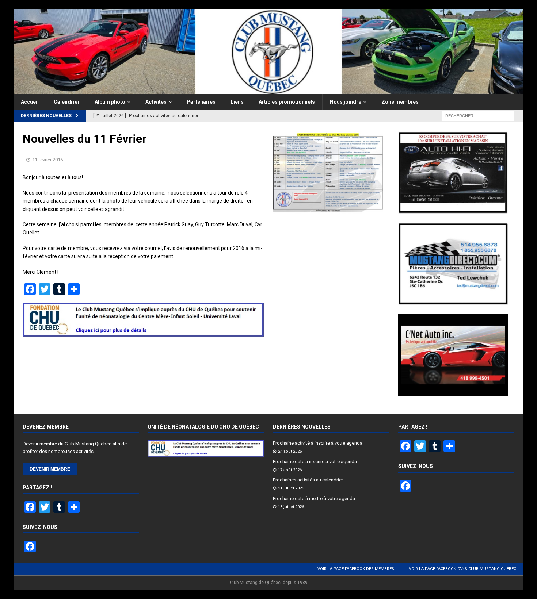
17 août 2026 (290, 470)
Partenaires (201, 102)
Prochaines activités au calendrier (308, 480)
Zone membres (400, 102)
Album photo (110, 102)
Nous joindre (345, 102)
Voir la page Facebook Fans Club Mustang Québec (462, 569)
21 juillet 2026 (291, 488)
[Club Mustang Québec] (269, 90)
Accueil (30, 102)
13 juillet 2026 (291, 506)
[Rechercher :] (477, 115)
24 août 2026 (290, 451)
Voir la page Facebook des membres (355, 569)
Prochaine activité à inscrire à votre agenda (317, 443)
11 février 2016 (47, 159)
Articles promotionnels (287, 102)
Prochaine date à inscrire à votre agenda (315, 461)
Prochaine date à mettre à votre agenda (314, 498)
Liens (237, 102)
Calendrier (67, 102)
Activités (156, 102)
